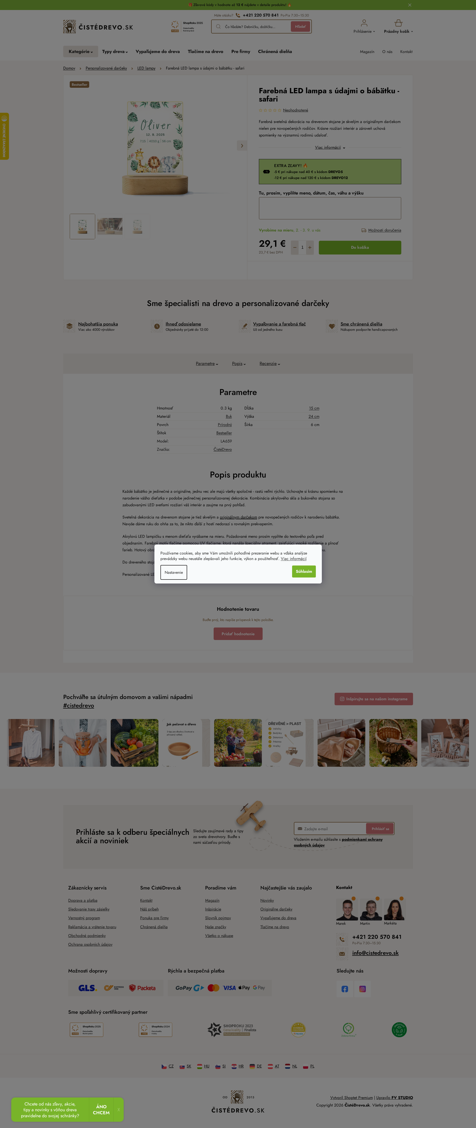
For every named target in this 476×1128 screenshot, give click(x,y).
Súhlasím (304, 571)
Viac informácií (294, 559)
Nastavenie (174, 572)
